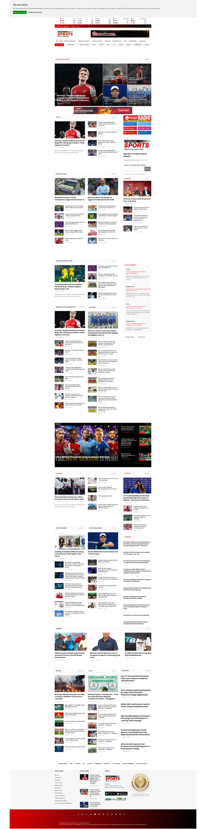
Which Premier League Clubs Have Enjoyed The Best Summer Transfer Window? (108, 506)
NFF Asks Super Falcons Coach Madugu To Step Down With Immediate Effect (136, 562)
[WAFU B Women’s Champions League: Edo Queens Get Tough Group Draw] (92, 409)
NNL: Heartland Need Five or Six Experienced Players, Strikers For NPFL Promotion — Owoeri (107, 352)
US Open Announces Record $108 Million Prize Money (107, 561)
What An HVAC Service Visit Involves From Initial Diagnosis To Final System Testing (135, 746)
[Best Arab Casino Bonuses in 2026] (59, 749)
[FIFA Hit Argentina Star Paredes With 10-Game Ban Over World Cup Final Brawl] (59, 208)
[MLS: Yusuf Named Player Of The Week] (59, 379)
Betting (58, 26)
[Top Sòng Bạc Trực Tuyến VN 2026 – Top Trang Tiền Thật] (59, 741)
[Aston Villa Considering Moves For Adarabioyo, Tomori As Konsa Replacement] (127, 218)
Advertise (57, 780)
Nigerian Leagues (84, 41)
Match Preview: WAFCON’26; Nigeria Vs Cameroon (128, 455)
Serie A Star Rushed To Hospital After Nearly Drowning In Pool (140, 526)
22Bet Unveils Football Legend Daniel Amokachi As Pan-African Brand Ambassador (70, 655)
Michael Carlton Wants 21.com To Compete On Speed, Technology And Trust (105, 655)
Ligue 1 (147, 44)
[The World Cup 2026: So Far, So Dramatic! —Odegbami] (92, 742)
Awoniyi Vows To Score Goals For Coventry (108, 239)
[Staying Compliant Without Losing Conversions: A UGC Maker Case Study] (70, 540)
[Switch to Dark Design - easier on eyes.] (146, 26)
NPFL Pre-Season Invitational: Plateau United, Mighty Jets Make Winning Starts (108, 389)
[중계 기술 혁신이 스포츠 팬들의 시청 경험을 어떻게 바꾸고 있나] (59, 707)
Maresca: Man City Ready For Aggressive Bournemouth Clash (101, 198)
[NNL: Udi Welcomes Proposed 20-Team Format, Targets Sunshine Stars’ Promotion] (92, 362)
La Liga (121, 44)
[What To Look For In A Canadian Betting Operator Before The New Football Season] (59, 732)
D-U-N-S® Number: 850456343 (63, 803)
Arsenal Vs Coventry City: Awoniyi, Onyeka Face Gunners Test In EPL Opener (74, 395)
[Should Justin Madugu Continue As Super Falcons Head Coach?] (145, 430)
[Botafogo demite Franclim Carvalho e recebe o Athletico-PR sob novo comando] (70, 683)
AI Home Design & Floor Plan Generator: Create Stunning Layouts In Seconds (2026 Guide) (74, 603)
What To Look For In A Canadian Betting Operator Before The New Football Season (75, 731)
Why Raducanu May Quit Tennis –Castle (107, 586)
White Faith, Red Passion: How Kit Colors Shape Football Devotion (135, 705)
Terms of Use (58, 783)
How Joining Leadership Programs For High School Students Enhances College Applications (136, 692)
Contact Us (58, 777)
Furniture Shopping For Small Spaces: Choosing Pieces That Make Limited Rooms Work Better (135, 732)
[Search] (148, 26)
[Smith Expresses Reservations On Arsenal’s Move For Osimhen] (59, 405)
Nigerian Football (70, 41)
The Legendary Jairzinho (105, 496)
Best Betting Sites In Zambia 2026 (75, 721)
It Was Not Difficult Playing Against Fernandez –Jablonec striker (107, 142)
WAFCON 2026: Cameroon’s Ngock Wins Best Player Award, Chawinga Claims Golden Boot (107, 604)
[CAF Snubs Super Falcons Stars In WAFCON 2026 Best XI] (59, 224)
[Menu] (57, 41)
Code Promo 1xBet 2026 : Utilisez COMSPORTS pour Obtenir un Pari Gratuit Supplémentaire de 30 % (137, 571)
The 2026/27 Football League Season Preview (83, 457)
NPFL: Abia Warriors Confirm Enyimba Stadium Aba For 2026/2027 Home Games (106, 379)
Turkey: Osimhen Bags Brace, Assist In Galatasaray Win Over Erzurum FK (114, 78)
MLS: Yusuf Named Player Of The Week (74, 377)
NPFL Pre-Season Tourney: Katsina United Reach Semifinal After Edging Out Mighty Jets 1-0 (138, 98)
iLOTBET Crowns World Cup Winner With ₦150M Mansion (139, 654)
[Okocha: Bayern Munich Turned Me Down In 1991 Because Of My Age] (92, 295)
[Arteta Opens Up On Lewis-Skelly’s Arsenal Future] (127, 210)
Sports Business (128, 763)
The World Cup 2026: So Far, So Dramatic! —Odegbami (107, 740)
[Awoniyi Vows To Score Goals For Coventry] (92, 241)
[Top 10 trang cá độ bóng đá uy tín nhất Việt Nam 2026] (59, 715)
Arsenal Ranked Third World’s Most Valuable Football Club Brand (106, 231)
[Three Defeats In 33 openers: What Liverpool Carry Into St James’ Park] (70, 486)
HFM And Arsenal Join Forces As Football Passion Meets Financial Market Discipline (75, 594)
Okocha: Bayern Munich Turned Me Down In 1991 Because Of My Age (107, 294)
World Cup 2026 (84, 44)
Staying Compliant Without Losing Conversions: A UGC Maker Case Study (69, 554)
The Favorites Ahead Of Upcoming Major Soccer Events (107, 488)
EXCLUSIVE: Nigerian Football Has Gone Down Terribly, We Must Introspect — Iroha (136, 606)
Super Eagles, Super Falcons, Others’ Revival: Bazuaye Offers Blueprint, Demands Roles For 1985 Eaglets (107, 285)
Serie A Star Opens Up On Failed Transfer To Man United (141, 228)
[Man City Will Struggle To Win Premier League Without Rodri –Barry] (59, 232)
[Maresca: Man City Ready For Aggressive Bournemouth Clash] (103, 186)
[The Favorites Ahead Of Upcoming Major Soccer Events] (92, 489)
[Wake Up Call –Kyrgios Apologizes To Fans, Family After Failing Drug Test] (92, 570)
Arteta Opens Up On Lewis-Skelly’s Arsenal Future (142, 208)
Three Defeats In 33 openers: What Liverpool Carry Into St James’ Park (69, 498)
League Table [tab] (129, 337)
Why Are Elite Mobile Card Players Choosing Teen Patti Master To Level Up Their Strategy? (135, 718)
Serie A (129, 44)
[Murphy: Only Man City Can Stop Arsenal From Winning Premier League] (92, 224)
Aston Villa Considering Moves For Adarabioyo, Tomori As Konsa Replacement (140, 218)
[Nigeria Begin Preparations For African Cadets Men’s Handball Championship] (92, 596)
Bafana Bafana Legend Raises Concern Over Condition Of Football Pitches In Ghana (107, 206)
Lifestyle (107, 763)
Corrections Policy (60, 795)
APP (78, 26)
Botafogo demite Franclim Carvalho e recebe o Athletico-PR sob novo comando (70, 696)
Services (66, 26)
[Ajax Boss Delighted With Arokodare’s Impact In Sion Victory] (59, 387)
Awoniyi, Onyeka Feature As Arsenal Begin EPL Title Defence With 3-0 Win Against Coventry (73, 98)
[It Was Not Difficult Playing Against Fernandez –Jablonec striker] (92, 143)
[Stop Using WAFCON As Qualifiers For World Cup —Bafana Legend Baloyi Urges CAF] (92, 216)
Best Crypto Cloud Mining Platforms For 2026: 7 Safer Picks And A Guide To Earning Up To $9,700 (74, 565)
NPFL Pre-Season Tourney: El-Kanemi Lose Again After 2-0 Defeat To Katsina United (106, 343)
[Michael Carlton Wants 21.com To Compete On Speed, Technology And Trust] (106, 642)
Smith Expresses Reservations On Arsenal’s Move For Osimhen (75, 404)
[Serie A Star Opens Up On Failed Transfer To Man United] (127, 228)
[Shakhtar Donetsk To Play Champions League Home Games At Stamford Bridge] (70, 186)
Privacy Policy (58, 790)
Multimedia (132, 41)
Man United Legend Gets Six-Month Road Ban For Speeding (142, 517)
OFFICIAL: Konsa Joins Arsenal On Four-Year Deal (137, 200)
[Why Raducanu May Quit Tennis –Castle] (92, 588)
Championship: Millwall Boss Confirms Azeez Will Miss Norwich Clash (108, 152)
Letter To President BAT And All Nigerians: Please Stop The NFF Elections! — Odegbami (107, 706)
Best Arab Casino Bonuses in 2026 (75, 747)
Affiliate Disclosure (60, 798)
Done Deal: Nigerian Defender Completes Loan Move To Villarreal (137, 580)
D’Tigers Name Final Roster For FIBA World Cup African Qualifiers (108, 578)
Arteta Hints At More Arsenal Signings (136, 615)
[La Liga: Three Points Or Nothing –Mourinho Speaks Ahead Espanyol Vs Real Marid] (59, 216)
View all (147, 59)
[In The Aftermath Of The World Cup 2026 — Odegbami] (92, 725)
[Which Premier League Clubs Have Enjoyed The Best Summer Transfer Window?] (92, 507)
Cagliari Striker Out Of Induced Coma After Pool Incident (141, 508)
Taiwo (128, 304)
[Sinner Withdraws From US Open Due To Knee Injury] (115, 95)
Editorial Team (59, 785)
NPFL (94, 44)
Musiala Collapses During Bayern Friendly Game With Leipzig (134, 597)
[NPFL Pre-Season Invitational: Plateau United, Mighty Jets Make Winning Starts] (92, 389)
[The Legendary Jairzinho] (92, 498)
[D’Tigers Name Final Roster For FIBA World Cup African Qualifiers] (92, 580)
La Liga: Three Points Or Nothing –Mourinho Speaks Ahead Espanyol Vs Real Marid (74, 215)
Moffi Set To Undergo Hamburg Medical (136, 79)
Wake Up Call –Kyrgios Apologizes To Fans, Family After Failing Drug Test (107, 570)
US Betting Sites (141, 763)
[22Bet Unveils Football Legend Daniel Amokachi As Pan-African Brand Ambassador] (71, 642)
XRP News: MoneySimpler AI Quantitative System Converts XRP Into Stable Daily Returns (74, 585)
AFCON (101, 44)
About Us (57, 775)
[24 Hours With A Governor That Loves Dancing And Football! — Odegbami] (92, 716)
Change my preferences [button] (35, 12)
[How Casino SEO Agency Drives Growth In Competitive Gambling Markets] (59, 614)
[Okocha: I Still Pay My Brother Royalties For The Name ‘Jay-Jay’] (92, 276)
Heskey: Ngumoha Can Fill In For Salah (74, 239)
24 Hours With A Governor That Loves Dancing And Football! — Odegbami (107, 715)
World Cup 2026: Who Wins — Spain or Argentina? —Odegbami (108, 732)
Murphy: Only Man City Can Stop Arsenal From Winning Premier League (107, 223)
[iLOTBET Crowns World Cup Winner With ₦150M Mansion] (141, 642)
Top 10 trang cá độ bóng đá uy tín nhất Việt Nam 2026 (75, 714)
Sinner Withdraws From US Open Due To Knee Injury (113, 100)
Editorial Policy (59, 793)
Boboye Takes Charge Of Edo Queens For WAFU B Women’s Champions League (106, 370)
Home (61, 41)
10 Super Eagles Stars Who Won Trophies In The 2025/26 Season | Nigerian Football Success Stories (129, 442)
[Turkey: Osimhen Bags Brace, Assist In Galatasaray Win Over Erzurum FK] (115, 74)
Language (142, 41)
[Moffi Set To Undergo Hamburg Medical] (139, 74)
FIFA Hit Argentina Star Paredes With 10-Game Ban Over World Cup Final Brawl (74, 206)
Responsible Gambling (61, 801)
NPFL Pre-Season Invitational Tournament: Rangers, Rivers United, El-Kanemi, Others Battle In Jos (107, 399)
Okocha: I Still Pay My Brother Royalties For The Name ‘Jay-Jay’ (108, 275)
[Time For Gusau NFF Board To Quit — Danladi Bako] (92, 481)
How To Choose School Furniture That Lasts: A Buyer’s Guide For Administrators (135, 678)
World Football (97, 41)
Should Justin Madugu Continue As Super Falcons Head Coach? (128, 428)
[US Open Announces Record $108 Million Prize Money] (92, 562)
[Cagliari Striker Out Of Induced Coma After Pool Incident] (127, 508)
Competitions (116, 41)
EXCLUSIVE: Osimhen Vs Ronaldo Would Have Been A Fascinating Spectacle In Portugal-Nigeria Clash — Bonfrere (136, 543)
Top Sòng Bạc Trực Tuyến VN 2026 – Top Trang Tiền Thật (75, 739)
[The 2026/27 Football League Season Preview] (86, 444)
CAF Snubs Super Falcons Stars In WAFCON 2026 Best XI (75, 223)
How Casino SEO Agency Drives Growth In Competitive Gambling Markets (75, 613)
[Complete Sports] (65, 34)
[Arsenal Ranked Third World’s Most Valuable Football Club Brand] (92, 232)
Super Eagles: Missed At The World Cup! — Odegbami (106, 748)
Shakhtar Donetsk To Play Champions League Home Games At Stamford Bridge (69, 198)
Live (125, 41)
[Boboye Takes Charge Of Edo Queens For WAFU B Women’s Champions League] (92, 371)
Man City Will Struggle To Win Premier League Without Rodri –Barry (74, 231)
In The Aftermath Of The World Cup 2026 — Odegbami (107, 724)
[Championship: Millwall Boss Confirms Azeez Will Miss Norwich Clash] (92, 153)
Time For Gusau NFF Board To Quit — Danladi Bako (108, 479)
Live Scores (59, 44)
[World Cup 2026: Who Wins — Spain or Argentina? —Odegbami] (92, 734)
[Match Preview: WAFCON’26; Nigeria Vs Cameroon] (145, 457)
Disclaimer (58, 788)
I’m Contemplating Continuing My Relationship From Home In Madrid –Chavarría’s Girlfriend (136, 498)
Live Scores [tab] (141, 337)
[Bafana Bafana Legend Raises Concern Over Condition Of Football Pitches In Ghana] (92, 208)
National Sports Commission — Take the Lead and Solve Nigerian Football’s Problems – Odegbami (103, 696)
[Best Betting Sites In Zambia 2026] (59, 723)
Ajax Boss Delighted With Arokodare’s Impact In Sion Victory (73, 386)
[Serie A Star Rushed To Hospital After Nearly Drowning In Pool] (127, 527)
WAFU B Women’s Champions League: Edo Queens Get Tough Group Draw (107, 409)
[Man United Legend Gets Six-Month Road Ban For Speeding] (127, 518)
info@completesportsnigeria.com (113, 785)
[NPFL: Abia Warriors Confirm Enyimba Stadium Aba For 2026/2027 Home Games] (92, 380)
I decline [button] (23, 12)
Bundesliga (137, 44)
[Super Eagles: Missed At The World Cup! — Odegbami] (92, 750)
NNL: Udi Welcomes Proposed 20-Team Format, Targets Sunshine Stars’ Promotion (108, 361)
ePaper (73, 26)
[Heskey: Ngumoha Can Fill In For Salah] (59, 241)
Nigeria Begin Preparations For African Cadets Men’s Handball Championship (107, 595)
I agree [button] (16, 12)
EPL (114, 44)
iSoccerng (116, 763)
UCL (108, 44)
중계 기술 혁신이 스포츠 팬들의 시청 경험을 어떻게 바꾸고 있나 (74, 706)
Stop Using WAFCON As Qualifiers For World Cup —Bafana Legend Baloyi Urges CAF (108, 215)
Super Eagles (71, 44)
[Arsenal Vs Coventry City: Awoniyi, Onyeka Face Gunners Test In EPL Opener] (59, 396)
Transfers (107, 41)
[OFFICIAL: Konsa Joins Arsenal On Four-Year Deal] (137, 189)
